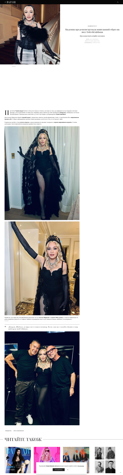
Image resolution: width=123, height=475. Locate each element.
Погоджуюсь (58, 469)
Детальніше (80, 466)
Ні (67, 469)
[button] (120, 472)
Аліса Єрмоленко (94, 39)
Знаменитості (92, 26)
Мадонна (8, 433)
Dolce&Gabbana (19, 433)
